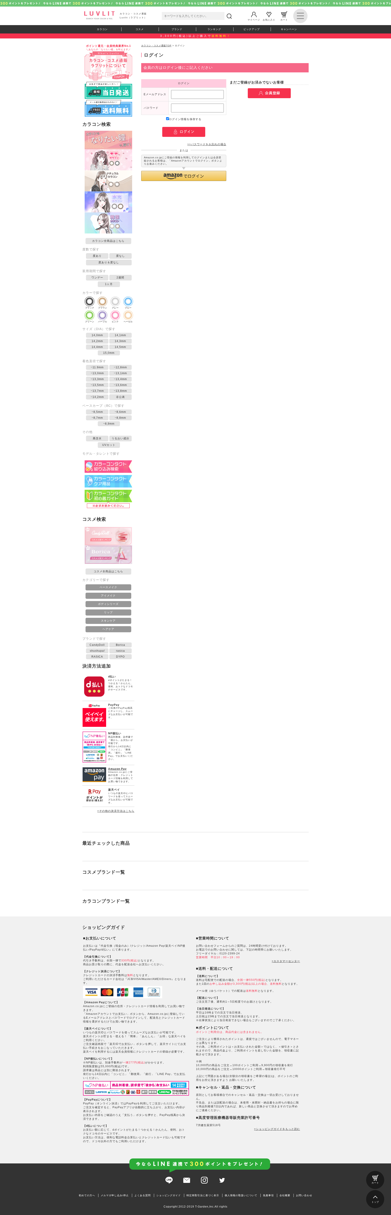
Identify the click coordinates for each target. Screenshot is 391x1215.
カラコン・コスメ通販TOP (156, 45)
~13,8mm (120, 390)
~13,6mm (120, 385)
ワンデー (97, 277)
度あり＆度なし (108, 262)
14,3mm (120, 341)
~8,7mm (97, 417)
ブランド (177, 29)
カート (284, 20)
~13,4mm (120, 379)
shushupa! (97, 650)
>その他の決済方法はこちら (115, 811)
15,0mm (108, 352)
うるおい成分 (120, 438)
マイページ (254, 20)
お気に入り (269, 20)
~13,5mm (97, 385)
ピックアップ (251, 29)
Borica (120, 645)
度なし (120, 255)
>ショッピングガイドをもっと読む (277, 1129)
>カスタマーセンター (286, 961)
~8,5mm (97, 412)
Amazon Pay (117, 768)
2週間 (120, 277)
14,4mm (97, 347)
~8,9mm (108, 423)
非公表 (120, 397)
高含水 (97, 438)
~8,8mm (120, 417)
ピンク (115, 321)
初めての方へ (87, 1195)
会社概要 (284, 1195)
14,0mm (97, 335)
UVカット (108, 445)
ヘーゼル (128, 321)
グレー (115, 308)
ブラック (89, 308)
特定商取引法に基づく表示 (202, 1195)
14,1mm (120, 335)
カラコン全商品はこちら (108, 241)
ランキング (214, 29)
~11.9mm (97, 367)
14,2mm (97, 341)
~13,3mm (97, 379)
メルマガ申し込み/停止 (115, 1195)
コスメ (140, 29)
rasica (120, 650)
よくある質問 (142, 1195)
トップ (375, 1202)
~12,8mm (120, 367)
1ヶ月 (109, 284)
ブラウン (102, 308)
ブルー (128, 308)
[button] (183, 176)
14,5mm (120, 347)
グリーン (89, 321)
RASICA (97, 656)
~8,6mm (120, 412)
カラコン (102, 29)
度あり (97, 255)
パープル (102, 321)
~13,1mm (120, 373)
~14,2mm (97, 397)
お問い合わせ (304, 1195)
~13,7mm (97, 390)
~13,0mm (97, 373)
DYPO (120, 656)
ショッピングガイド (168, 1195)
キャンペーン (289, 29)
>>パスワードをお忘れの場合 (206, 144)
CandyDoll (97, 645)
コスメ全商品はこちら (108, 571)
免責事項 (268, 1195)
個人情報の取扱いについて (241, 1195)
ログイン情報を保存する (185, 119)
